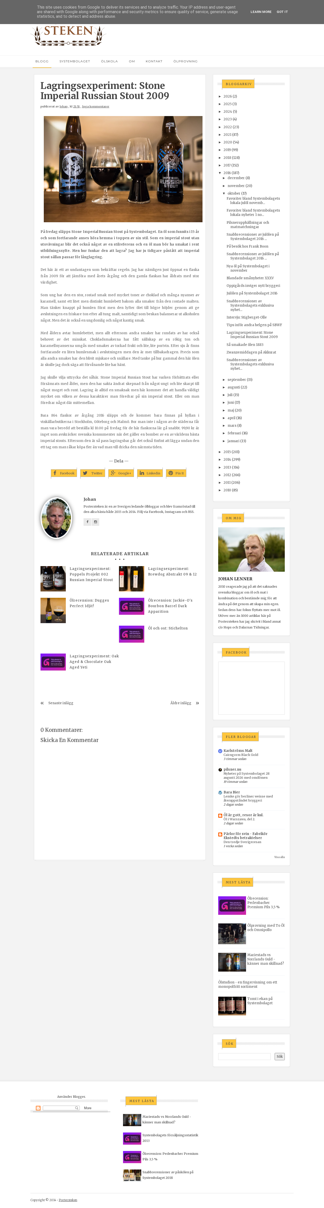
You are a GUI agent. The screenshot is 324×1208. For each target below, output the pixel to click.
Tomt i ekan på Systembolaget (260, 1001)
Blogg (42, 61)
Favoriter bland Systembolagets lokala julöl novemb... (253, 200)
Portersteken (68, 1200)
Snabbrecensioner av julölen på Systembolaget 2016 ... (253, 236)
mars (232, 425)
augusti (234, 387)
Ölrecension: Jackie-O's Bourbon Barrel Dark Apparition (170, 606)
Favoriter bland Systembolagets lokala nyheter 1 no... (253, 212)
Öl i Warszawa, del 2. (239, 819)
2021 (227, 135)
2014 (227, 459)
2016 (227, 173)
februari (234, 433)
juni (231, 402)
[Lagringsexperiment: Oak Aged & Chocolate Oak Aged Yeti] (53, 662)
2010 (227, 490)
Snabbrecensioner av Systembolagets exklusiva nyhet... (250, 305)
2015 (227, 452)
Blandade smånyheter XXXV (250, 278)
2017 (227, 165)
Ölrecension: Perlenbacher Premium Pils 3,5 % (263, 902)
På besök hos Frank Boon (247, 246)
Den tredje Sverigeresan (242, 842)
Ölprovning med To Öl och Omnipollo (266, 927)
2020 (228, 142)
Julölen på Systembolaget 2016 (252, 293)
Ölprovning (185, 61)
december (236, 178)
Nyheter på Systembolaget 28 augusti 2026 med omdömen (247, 775)
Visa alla (279, 857)
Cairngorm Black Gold (241, 755)
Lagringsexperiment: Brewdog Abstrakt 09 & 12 (172, 572)
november (236, 186)
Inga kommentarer (95, 106)
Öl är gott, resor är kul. (244, 815)
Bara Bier (232, 792)
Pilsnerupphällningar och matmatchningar (248, 224)
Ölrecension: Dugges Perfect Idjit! (89, 603)
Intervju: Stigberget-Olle (247, 317)
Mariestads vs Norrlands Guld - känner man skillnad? (265, 959)
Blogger (79, 1097)
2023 (228, 119)
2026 (228, 96)
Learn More (261, 12)
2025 (228, 104)
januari (233, 441)
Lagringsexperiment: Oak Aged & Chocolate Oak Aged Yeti (94, 662)
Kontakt (154, 61)
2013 (227, 467)
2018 (227, 158)
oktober (234, 193)
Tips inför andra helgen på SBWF (254, 325)
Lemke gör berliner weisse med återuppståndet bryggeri (248, 798)
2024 (228, 111)
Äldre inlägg (180, 703)
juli (230, 395)
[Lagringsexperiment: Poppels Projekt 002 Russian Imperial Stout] (53, 578)
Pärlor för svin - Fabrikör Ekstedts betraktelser (246, 836)
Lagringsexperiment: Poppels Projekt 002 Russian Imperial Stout (91, 574)
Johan (63, 106)
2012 (227, 475)
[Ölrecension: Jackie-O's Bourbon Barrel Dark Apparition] (131, 606)
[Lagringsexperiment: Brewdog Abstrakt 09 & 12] (131, 578)
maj (231, 410)
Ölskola (109, 61)
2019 (227, 150)
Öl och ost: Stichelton (168, 628)
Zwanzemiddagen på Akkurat (251, 352)
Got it (282, 12)
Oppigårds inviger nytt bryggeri (253, 286)
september (237, 380)
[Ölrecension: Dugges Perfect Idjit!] (53, 610)
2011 (227, 482)
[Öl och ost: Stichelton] (131, 634)
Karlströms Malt (238, 751)
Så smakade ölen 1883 (245, 345)
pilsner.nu (232, 769)
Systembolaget (74, 61)
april (231, 418)
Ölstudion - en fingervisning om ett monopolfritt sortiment (247, 984)
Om (132, 61)
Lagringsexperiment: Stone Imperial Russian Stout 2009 (252, 334)
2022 (228, 127)
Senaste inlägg (60, 703)
